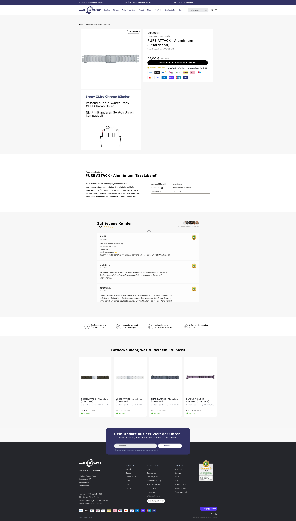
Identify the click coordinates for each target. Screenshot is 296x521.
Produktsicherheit (153, 484)
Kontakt (177, 477)
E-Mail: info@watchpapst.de (90, 504)
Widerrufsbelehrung (154, 481)
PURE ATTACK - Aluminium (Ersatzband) (98, 24)
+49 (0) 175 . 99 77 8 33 (98, 500)
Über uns (178, 473)
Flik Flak (129, 488)
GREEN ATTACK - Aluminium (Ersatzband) (94, 400)
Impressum (151, 492)
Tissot (128, 481)
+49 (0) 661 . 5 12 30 (93, 494)
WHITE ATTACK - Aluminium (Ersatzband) (129, 400)
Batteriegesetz (152, 488)
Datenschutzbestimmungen (146, 450)
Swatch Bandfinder (181, 488)
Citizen (128, 473)
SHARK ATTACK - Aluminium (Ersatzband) (164, 400)
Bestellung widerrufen (156, 501)
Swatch (128, 469)
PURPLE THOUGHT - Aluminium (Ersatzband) (197, 400)
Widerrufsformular (153, 496)
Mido (127, 484)
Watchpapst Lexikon (182, 492)
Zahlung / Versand (153, 477)
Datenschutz (151, 473)
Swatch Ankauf (180, 484)
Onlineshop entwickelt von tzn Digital (205, 517)
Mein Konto (179, 469)
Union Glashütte (131, 477)
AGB (148, 469)
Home (81, 24)
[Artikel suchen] (206, 10)
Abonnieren (169, 446)
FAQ (176, 481)
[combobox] (198, 10)
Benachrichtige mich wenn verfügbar (177, 63)
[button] (106, 9)
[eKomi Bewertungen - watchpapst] (206, 470)
